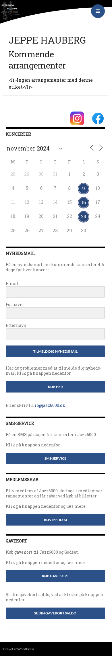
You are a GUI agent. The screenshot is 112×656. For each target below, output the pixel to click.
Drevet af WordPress (18, 649)
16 (83, 202)
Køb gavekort (55, 576)
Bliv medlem (55, 520)
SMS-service (55, 458)
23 (83, 216)
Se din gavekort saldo (55, 613)
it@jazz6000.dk (50, 405)
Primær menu (98, 11)
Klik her (55, 386)
